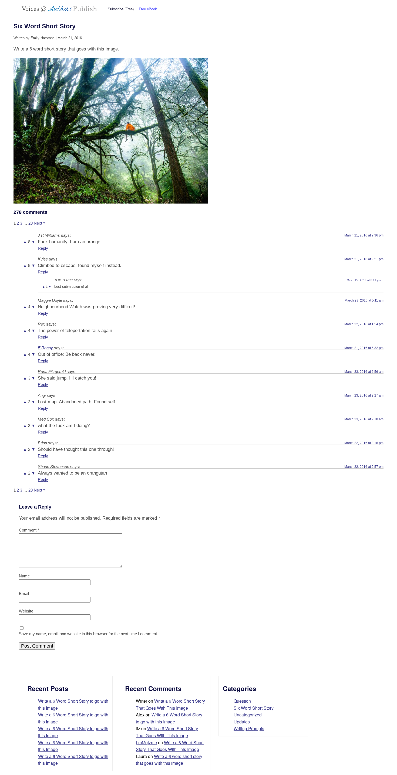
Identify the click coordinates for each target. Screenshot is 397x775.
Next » (39, 223)
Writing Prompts (249, 728)
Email (24, 593)
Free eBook (148, 8)
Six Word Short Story (254, 708)
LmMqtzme (146, 742)
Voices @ (35, 8)
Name (24, 576)
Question (242, 701)
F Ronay (45, 348)
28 (30, 223)
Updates (242, 722)
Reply (43, 248)
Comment (29, 530)
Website (26, 611)
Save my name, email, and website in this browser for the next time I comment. (88, 633)
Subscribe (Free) (121, 8)
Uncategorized (248, 715)
